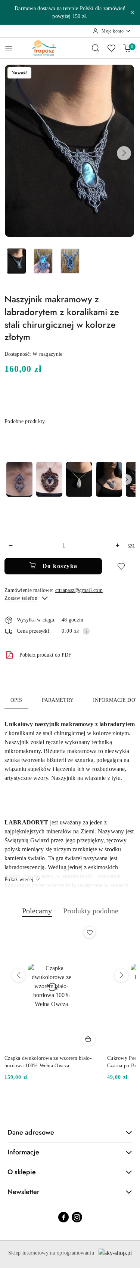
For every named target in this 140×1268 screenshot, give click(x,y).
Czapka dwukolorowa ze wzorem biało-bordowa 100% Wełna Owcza (48, 1061)
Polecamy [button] (37, 911)
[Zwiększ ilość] (117, 546)
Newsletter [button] (23, 1192)
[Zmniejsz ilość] (10, 546)
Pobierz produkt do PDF (45, 655)
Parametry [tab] (58, 700)
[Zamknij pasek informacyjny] (132, 12)
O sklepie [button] (21, 1172)
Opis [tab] (16, 700)
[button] (123, 153)
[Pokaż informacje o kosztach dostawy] (86, 631)
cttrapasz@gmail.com (79, 590)
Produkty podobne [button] (90, 911)
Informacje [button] (23, 1152)
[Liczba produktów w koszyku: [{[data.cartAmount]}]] (127, 48)
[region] (70, 479)
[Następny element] (126, 479)
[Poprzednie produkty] (18, 975)
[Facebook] (63, 1217)
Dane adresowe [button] (30, 1132)
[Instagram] (77, 1217)
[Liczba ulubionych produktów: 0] (111, 48)
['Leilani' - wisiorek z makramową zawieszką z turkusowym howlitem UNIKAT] (19, 479)
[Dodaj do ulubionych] (121, 566)
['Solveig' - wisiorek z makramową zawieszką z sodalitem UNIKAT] (49, 479)
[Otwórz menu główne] (8, 48)
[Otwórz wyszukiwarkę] (95, 48)
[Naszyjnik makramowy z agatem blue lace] (79, 479)
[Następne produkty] (121, 975)
